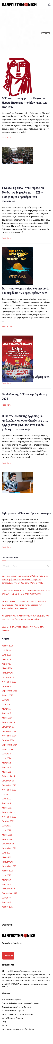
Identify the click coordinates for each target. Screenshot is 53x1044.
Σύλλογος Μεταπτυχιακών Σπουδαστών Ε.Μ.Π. (18, 1029)
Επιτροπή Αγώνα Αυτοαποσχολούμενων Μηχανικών (20, 1003)
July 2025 (6, 700)
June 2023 (6, 799)
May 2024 (6, 763)
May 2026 (6, 659)
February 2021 (8, 862)
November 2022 (9, 817)
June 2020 (6, 875)
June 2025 (6, 704)
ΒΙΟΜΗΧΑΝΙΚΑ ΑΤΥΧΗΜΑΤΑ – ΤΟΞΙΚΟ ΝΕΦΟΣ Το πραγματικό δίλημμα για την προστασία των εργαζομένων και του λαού (24, 605)
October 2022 (8, 821)
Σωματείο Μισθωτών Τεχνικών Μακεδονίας (18, 1014)
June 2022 (6, 830)
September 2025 (9, 691)
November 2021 (9, 848)
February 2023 (8, 812)
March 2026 (7, 668)
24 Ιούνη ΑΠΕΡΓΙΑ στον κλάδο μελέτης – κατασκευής (21, 971)
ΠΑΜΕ (4, 1022)
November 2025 (9, 682)
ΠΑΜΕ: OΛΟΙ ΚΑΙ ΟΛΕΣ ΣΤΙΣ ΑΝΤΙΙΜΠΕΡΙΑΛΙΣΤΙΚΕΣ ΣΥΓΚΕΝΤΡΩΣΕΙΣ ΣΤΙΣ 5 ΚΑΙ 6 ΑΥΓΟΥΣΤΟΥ (26, 592)
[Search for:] (26, 566)
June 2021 (6, 853)
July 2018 (6, 898)
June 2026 (6, 655)
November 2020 (9, 866)
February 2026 (8, 673)
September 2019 (9, 893)
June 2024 (6, 758)
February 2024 (8, 776)
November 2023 (9, 790)
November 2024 (9, 736)
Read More (6, 137)
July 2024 (6, 754)
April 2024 (6, 767)
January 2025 (8, 727)
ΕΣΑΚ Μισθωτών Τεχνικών (11, 1000)
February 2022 (8, 839)
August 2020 (7, 871)
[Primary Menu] (49, 4)
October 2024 (8, 740)
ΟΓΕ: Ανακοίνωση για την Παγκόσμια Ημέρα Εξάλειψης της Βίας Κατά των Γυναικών (24, 103)
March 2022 (7, 835)
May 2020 (6, 880)
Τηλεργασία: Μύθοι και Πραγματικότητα (26, 513)
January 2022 (8, 844)
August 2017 (7, 907)
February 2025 (8, 722)
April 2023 (6, 803)
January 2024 (8, 781)
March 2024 (7, 772)
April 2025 (6, 713)
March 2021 (7, 857)
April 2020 (6, 884)
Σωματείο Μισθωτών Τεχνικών (13, 1011)
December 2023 (9, 785)
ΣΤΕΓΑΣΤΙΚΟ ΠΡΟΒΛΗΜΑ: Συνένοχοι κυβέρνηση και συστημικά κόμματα (24, 985)
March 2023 (7, 808)
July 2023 (6, 794)
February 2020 (8, 889)
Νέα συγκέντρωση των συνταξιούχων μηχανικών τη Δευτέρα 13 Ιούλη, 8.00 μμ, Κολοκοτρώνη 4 (25, 618)
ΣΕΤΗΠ (4, 1026)
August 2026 (7, 646)
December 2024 (9, 731)
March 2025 (7, 718)
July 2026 (6, 650)
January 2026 (8, 677)
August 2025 (7, 695)
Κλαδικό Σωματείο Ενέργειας (12, 1018)
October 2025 (8, 686)
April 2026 (6, 664)
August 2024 (7, 749)
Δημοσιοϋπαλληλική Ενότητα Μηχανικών (17, 1007)
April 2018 (6, 902)
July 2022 (6, 826)
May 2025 (6, 709)
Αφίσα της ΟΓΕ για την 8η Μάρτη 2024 (26, 377)
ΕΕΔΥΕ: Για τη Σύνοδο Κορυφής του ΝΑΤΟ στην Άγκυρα (23, 629)
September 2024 (9, 745)
